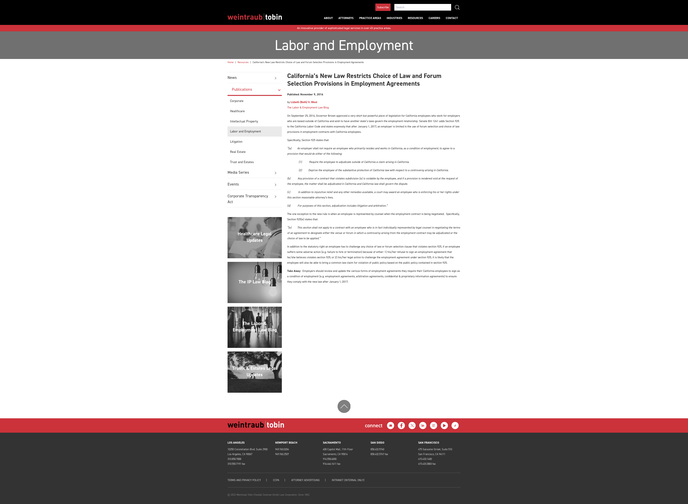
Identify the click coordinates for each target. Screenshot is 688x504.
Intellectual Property (244, 121)
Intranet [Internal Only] (348, 480)
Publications (242, 89)
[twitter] (412, 425)
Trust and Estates (242, 162)
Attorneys (345, 18)
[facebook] (401, 425)
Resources (415, 18)
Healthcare (237, 111)
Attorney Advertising (305, 480)
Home (231, 62)
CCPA (276, 480)
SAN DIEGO (377, 442)
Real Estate (238, 152)
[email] (390, 425)
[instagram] (433, 425)
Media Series (238, 172)
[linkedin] (422, 425)
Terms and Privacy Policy (244, 480)
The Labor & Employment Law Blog (308, 107)
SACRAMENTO (332, 442)
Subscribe (383, 7)
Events (233, 184)
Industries (394, 18)
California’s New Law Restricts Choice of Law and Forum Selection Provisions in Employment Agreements (308, 62)
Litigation (236, 141)
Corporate (236, 101)
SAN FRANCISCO (428, 442)
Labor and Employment (245, 131)
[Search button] (457, 7)
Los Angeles (236, 442)
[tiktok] (455, 425)
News (232, 77)
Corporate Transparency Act (248, 198)
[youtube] (444, 425)
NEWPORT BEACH (286, 442)
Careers (434, 18)
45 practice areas (380, 28)
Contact (452, 18)
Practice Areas (370, 18)
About (328, 18)
